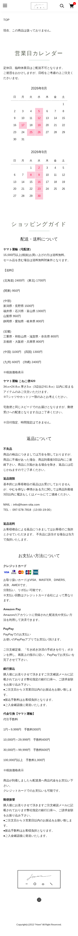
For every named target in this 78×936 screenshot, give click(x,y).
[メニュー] (4, 5)
